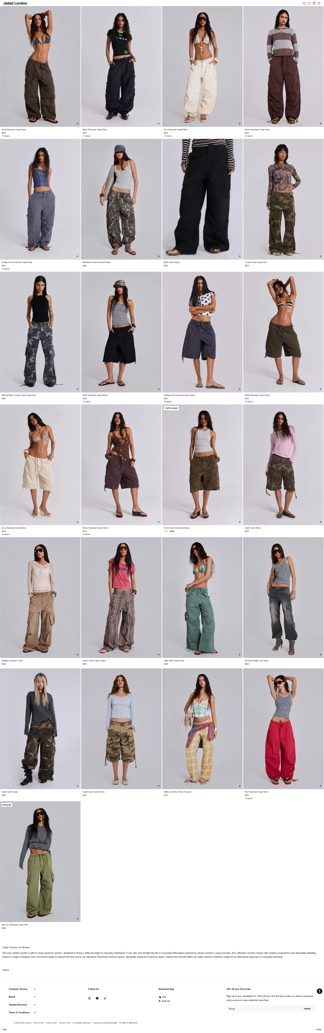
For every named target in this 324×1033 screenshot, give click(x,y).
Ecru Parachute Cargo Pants (175, 130)
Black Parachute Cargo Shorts (95, 395)
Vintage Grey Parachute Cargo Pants (17, 262)
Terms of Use (39, 1023)
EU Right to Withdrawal (128, 1023)
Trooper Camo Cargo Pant (256, 262)
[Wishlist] (309, 3)
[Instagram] (89, 998)
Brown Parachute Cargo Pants (257, 130)
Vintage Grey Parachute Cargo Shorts (179, 395)
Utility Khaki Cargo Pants (174, 661)
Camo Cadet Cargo (10, 792)
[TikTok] (105, 998)
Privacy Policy (51, 1023)
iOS (164, 997)
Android (166, 1001)
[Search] (304, 3)
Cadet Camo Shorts (253, 528)
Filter (319, 1029)
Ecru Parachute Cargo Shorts (14, 528)
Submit (307, 1009)
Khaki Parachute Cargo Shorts (257, 395)
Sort (5, 1029)
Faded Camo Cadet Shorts (94, 792)
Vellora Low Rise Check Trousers (177, 792)
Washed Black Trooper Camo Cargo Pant (19, 395)
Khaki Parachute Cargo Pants (14, 130)
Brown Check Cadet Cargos (94, 661)
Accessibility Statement (82, 1023)
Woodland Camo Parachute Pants (96, 262)
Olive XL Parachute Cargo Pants (15, 925)
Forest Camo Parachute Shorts (177, 528)
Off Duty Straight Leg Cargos (257, 661)
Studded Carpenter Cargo (12, 661)
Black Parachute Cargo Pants (95, 130)
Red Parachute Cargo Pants (256, 792)
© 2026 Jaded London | (23, 1023)
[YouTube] (97, 998)
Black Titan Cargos (172, 262)
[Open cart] (314, 3)
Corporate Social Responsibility (105, 1023)
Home (6, 970)
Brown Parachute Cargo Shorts (95, 528)
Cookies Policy (64, 1023)
